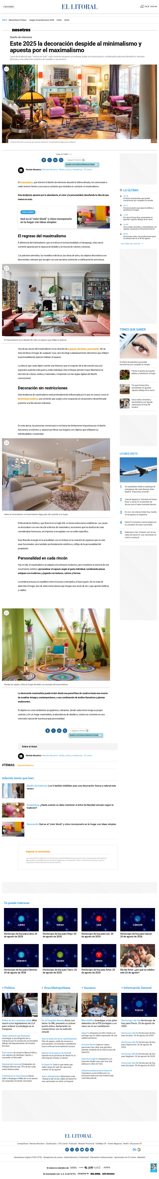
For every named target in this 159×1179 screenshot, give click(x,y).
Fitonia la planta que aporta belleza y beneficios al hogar (138, 207)
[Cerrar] (96, 164)
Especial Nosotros (26, 765)
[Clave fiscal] (153, 1171)
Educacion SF (136, 1143)
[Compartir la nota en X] (49, 160)
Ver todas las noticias (130, 244)
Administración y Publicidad (76, 1157)
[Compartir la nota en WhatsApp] (55, 160)
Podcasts (73, 1143)
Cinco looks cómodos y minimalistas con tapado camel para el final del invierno (140, 226)
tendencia (27, 195)
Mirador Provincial (86, 1143)
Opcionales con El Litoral (125, 1157)
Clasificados (51, 1143)
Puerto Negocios (115, 1143)
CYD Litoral (63, 1143)
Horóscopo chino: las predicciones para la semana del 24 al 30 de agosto (139, 236)
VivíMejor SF (100, 1143)
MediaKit (141, 1157)
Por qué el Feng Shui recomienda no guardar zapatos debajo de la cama (138, 217)
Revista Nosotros (37, 1143)
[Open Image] (6, 69)
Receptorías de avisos (53, 1157)
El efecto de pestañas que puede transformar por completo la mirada (138, 198)
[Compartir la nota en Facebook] (44, 160)
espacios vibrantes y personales (83, 349)
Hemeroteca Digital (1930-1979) (28, 1157)
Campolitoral (22, 1143)
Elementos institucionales (101, 1157)
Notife (126, 1143)
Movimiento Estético (28, 398)
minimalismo (26, 182)
